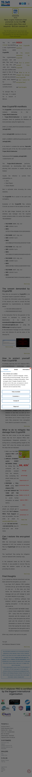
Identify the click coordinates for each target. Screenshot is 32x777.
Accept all (16, 400)
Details (16, 369)
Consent (5, 369)
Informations (26, 369)
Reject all (16, 406)
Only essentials (16, 391)
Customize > (16, 396)
